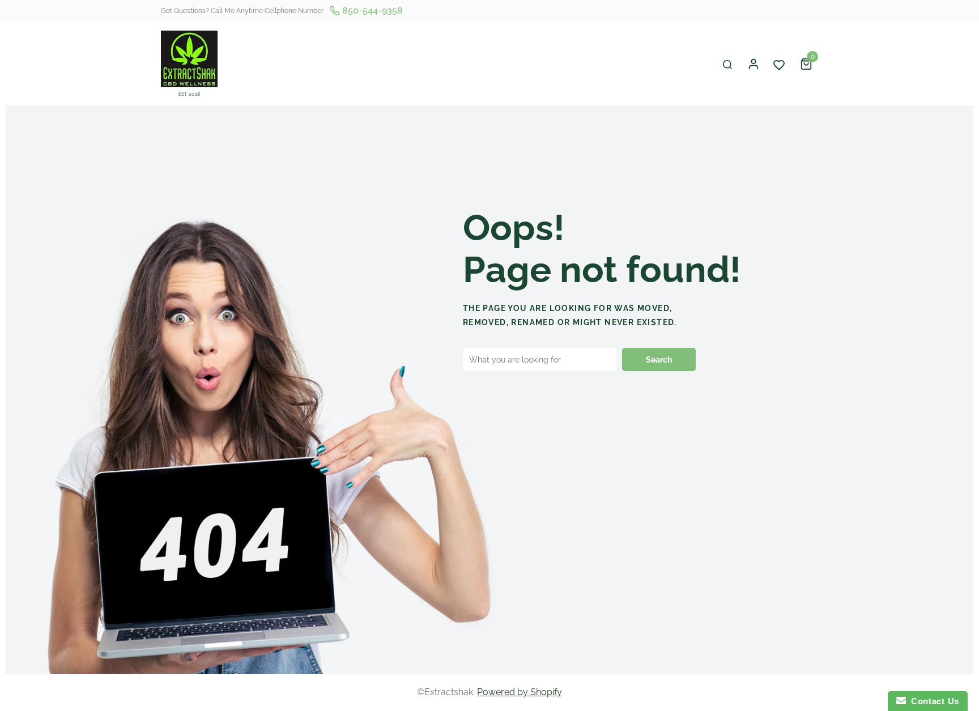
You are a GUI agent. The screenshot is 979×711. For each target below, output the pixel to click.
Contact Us (932, 701)
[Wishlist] (779, 64)
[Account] (753, 64)
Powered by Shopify (519, 692)
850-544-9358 (371, 10)
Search (659, 359)
